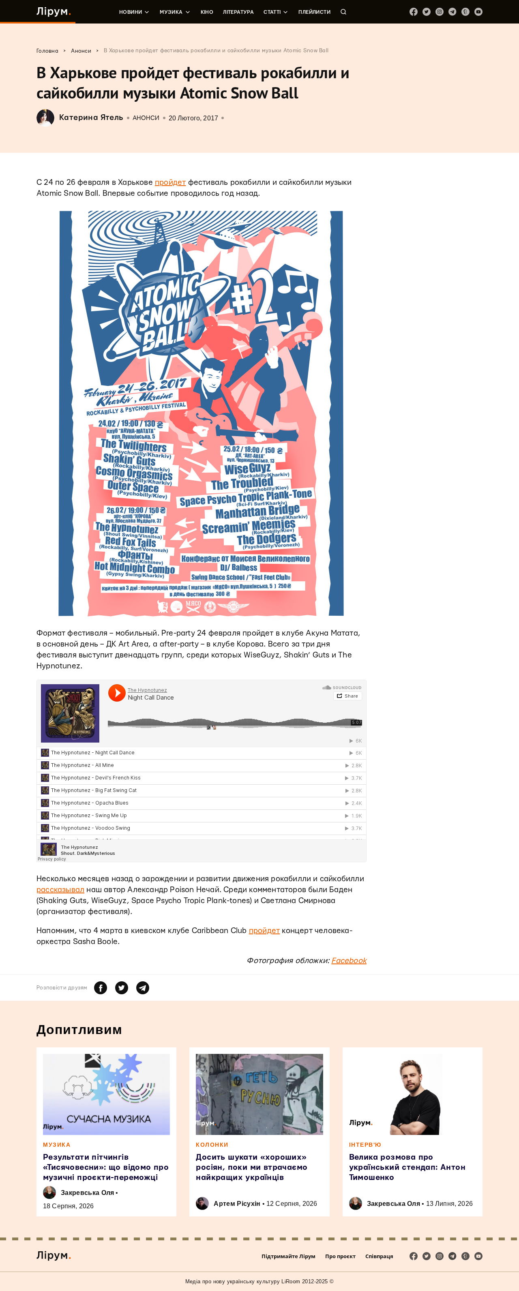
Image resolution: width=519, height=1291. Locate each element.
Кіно (207, 12)
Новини (130, 12)
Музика (171, 12)
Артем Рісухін (237, 1203)
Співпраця (379, 1256)
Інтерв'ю (365, 1144)
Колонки (212, 1144)
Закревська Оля (87, 1192)
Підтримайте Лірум (288, 1256)
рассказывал (60, 890)
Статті (272, 12)
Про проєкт (340, 1256)
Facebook (349, 961)
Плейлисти (314, 12)
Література (238, 12)
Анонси (146, 118)
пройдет (170, 182)
